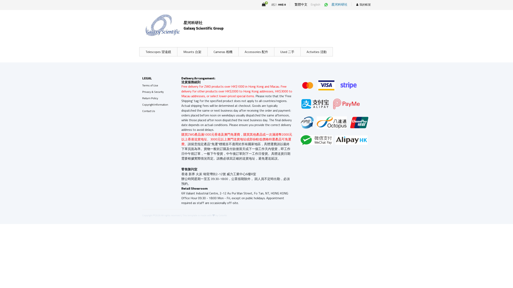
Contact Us (148, 111)
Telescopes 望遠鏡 (158, 52)
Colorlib (223, 215)
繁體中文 (301, 4)
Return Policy (150, 98)
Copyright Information (155, 104)
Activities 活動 (317, 52)
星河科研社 (339, 4)
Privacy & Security (153, 91)
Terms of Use (150, 85)
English (315, 4)
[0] (264, 4)
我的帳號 (365, 5)
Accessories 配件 (256, 52)
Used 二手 (287, 52)
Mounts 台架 (192, 52)
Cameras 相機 (223, 52)
